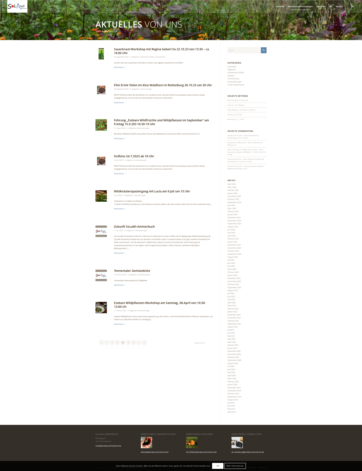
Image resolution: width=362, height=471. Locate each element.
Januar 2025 (232, 214)
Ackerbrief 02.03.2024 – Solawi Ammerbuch (242, 135)
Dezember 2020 (234, 351)
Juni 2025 (231, 205)
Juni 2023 (231, 263)
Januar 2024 (232, 242)
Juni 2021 (231, 333)
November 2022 (234, 281)
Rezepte (231, 75)
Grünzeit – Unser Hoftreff (236, 105)
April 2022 (232, 302)
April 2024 (232, 235)
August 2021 (233, 326)
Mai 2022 (231, 299)
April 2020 (232, 375)
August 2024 (233, 226)
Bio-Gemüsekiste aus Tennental (238, 100)
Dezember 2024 (234, 217)
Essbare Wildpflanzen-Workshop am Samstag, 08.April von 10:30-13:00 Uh (160, 305)
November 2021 (234, 317)
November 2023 (234, 248)
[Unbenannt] (101, 307)
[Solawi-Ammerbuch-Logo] (101, 231)
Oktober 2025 (233, 199)
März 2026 (232, 187)
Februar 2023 (233, 272)
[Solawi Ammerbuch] (17, 6)
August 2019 (233, 399)
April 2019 (232, 412)
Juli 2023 (231, 260)
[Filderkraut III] (101, 54)
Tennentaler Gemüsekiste (132, 271)
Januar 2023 (232, 275)
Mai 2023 (231, 266)
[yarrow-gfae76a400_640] (101, 196)
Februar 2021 (233, 345)
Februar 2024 (233, 238)
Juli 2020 (231, 366)
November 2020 (234, 354)
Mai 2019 (231, 409)
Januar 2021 (232, 348)
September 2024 (234, 223)
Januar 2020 (232, 384)
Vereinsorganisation (236, 84)
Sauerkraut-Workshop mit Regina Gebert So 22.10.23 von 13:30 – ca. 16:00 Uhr (162, 51)
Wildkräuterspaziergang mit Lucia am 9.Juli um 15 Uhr (152, 191)
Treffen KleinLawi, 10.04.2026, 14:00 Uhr (241, 110)
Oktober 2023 (233, 251)
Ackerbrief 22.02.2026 (235, 114)
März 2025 (232, 208)
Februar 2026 (233, 190)
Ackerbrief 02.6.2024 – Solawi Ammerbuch (242, 159)
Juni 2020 (231, 369)
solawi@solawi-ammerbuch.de (108, 446)
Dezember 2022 (234, 278)
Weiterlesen (119, 67)
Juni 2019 (231, 405)
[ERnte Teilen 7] (101, 90)
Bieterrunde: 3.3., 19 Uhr (236, 119)
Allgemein (135, 57)
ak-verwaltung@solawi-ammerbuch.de (247, 452)
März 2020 (232, 378)
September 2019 (234, 396)
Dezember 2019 (234, 387)
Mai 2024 (231, 232)
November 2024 (234, 220)
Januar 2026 (232, 193)
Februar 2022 (233, 308)
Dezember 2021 (234, 314)
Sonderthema (160, 57)
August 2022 (233, 290)
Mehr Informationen (235, 466)
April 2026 (232, 184)
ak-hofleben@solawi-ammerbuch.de (201, 452)
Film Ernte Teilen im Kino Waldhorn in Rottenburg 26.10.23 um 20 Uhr (163, 85)
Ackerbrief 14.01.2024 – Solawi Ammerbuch (242, 166)
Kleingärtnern (232, 145)
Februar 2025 (233, 211)
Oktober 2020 (233, 357)
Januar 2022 (232, 311)
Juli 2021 (231, 330)
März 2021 (232, 342)
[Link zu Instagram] (353, 6)
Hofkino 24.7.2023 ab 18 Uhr (134, 156)
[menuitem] (280, 6)
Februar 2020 (233, 381)
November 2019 (234, 390)
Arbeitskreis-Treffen (147, 57)
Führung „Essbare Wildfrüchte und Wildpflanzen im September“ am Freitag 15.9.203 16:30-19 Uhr (161, 122)
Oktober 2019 (233, 393)
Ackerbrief (232, 66)
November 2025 (234, 196)
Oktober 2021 (233, 321)
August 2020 (233, 363)
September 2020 (234, 360)
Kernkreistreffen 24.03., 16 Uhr (238, 138)
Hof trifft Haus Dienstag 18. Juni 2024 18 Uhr (246, 160)
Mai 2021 (231, 336)
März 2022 (232, 305)
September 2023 (234, 254)
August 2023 (233, 257)
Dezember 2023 (234, 244)
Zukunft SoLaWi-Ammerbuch (134, 226)
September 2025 (234, 202)
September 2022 (234, 287)
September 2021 (234, 323)
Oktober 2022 (233, 284)
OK (217, 466)
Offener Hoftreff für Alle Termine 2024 (246, 167)
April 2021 (232, 339)
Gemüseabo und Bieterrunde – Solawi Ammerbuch (244, 142)
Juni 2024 (231, 229)
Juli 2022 (231, 293)
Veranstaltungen (146, 89)
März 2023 (232, 269)
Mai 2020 (231, 372)
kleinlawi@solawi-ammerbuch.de (154, 452)
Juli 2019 (231, 402)
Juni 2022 (231, 296)
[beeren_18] (101, 125)
